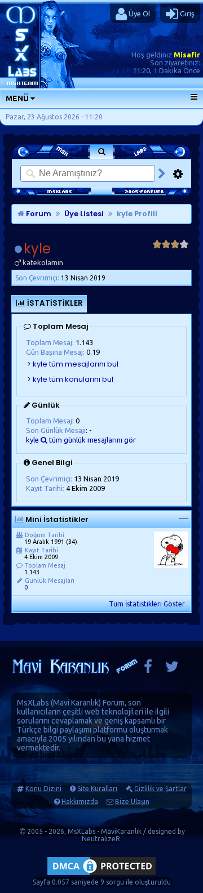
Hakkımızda (79, 801)
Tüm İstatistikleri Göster (147, 604)
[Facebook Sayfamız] (148, 669)
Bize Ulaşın (132, 801)
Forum (37, 213)
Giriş (186, 13)
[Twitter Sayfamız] (172, 669)
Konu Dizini (43, 788)
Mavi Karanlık (76, 702)
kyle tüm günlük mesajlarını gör (81, 440)
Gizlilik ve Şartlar (160, 788)
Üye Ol (138, 13)
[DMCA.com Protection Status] (101, 874)
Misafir (187, 55)
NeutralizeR (101, 838)
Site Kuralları (97, 788)
